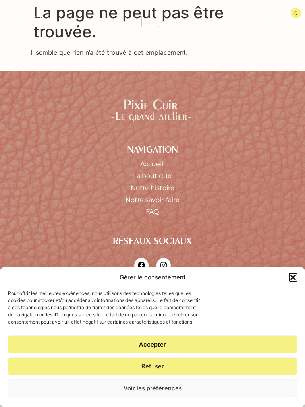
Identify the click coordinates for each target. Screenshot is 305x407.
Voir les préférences (153, 388)
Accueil (152, 164)
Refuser (152, 366)
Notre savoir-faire (152, 200)
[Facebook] (141, 265)
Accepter (152, 344)
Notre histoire (152, 188)
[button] (293, 277)
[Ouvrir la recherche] (255, 21)
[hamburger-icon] (150, 21)
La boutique (152, 176)
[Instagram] (163, 265)
